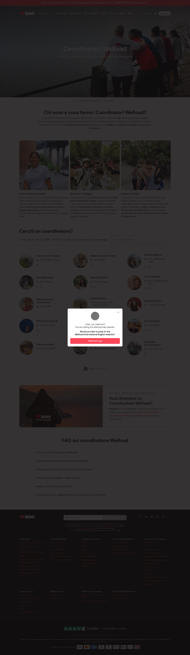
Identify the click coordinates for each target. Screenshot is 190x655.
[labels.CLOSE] (118, 312)
